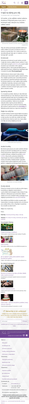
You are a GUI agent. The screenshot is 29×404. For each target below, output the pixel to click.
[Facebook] (26, 335)
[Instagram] (23, 335)
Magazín (3, 7)
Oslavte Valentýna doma (8, 289)
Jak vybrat (24, 217)
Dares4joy (22, 106)
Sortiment (18, 217)
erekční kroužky (16, 64)
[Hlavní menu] (26, 2)
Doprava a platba (6, 370)
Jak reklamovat (6, 373)
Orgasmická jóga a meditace (9, 232)
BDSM (23, 197)
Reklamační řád (6, 362)
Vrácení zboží (5, 376)
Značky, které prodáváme (8, 351)
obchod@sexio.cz (15, 383)
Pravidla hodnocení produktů (9, 379)
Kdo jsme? (4, 342)
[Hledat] (14, 3)
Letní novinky (4, 244)
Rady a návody (19, 214)
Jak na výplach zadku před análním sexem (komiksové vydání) (12, 257)
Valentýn (3, 219)
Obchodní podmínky (7, 359)
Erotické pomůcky (10, 214)
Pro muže (8, 217)
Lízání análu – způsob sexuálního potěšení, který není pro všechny (14, 303)
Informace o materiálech (8, 354)
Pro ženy (13, 217)
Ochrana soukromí (7, 348)
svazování (17, 197)
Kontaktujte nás (6, 345)
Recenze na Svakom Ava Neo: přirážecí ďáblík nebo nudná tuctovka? (13, 274)
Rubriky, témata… (13, 7)
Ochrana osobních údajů (8, 365)
